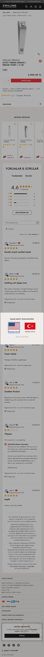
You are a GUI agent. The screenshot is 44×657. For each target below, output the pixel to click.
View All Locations (22, 336)
